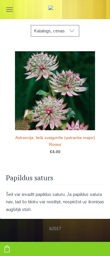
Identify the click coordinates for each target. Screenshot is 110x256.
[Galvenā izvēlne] (9, 9)
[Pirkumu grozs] (7, 249)
